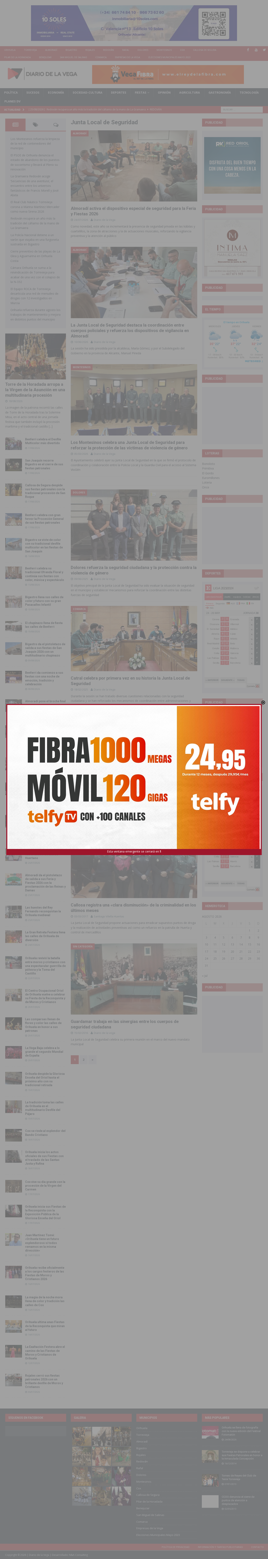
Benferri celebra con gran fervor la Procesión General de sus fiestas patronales (44, 518)
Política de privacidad (175, 1547)
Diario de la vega (104, 1033)
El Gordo (208, 473)
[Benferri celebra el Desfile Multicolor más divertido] (13, 443)
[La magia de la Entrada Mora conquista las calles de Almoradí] (13, 764)
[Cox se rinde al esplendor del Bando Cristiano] (13, 1135)
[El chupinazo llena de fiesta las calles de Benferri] (13, 627)
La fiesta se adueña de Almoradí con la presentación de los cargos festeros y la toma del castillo (44, 792)
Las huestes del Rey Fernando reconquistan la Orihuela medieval (43, 911)
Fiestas (140, 92)
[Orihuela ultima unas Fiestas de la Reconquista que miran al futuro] (13, 1326)
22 (249, 951)
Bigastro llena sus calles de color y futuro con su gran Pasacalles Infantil (44, 600)
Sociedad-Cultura (87, 92)
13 (232, 944)
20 (232, 951)
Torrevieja (30, 49)
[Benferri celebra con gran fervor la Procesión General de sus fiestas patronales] (13, 519)
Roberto (99, 800)
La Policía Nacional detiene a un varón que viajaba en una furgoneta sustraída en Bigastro (34, 239)
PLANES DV (12, 101)
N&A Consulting (78, 1555)
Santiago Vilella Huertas (109, 916)
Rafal (125, 49)
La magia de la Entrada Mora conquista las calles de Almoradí (45, 763)
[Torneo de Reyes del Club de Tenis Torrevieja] (210, 1480)
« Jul (204, 976)
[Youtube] (256, 50)
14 (241, 944)
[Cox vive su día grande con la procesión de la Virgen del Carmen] (13, 1186)
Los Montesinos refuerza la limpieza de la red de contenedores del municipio (35, 143)
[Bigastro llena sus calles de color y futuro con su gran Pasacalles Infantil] (13, 601)
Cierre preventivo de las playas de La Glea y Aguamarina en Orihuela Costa (35, 256)
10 (206, 944)
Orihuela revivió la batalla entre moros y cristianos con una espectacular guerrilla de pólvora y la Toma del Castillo (45, 965)
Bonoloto (208, 464)
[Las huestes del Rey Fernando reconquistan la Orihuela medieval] (13, 912)
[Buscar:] (242, 109)
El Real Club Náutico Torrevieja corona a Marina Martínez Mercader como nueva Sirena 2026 (34, 206)
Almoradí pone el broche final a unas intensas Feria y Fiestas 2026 (45, 705)
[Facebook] (248, 50)
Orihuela (9, 49)
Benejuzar (45, 57)
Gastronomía (220, 92)
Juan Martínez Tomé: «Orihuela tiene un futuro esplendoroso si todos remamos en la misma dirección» (42, 1242)
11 (215, 944)
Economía (56, 92)
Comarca (101, 57)
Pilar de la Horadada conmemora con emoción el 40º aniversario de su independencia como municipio (44, 824)
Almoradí (51, 49)
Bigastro (71, 49)
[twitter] (264, 50)
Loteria (207, 482)
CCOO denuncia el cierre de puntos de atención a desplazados (238, 1500)
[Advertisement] (235, 415)
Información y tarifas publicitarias (220, 1547)
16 (258, 944)
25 (215, 958)
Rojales (90, 49)
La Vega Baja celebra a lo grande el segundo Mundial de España (44, 1051)
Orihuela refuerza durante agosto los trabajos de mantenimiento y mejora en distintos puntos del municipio (35, 314)
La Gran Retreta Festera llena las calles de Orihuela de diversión (45, 936)
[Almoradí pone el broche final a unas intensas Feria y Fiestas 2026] (13, 705)
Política (11, 92)
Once (205, 487)
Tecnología (249, 92)
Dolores (143, 49)
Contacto (257, 1547)
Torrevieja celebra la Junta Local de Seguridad (115, 794)
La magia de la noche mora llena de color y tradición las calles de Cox (44, 1301)
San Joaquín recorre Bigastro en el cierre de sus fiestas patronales (44, 464)
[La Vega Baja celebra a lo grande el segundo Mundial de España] (13, 1052)
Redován (108, 49)
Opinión (164, 92)
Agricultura (189, 92)
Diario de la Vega (104, 220)
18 (215, 951)
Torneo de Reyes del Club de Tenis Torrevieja (239, 1477)
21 (241, 951)
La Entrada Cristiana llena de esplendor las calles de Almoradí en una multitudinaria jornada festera (45, 735)
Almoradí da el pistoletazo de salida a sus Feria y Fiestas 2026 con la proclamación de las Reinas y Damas (45, 883)
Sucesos (32, 92)
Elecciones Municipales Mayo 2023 (169, 57)
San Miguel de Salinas (73, 57)
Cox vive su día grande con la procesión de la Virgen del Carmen (45, 1185)
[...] (51, 426)
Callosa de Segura (204, 49)
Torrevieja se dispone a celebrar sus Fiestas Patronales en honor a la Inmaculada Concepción (242, 1455)
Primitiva (208, 468)
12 (223, 944)
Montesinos (164, 49)
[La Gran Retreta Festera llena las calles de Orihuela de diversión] (13, 936)
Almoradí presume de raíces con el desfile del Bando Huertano (45, 854)
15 (249, 944)
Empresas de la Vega (127, 57)
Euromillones (211, 478)
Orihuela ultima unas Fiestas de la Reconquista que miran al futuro (45, 1325)
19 (223, 951)
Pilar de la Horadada (17, 57)
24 (206, 958)
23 (258, 951)
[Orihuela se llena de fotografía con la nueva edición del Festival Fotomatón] (210, 1432)
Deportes (118, 92)
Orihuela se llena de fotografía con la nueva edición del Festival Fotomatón (241, 1431)
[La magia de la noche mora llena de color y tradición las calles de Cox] (13, 1301)
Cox (182, 49)
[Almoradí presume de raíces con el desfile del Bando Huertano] (13, 854)
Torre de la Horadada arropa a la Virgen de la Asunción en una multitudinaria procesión (35, 390)
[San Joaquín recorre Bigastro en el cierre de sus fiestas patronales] (13, 465)
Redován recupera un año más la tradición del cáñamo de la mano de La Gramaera (34, 223)
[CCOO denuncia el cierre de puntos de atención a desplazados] (210, 1501)
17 (206, 951)
